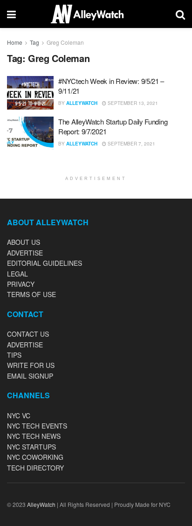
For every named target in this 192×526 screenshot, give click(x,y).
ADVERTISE (25, 252)
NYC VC (18, 415)
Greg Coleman (65, 42)
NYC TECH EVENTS (37, 425)
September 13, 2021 (132, 103)
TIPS (14, 355)
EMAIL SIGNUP (30, 376)
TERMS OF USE (31, 294)
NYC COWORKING (35, 457)
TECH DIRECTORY (35, 467)
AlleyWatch (81, 103)
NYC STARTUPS (31, 446)
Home (14, 42)
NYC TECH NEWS (34, 436)
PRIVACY (20, 284)
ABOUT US (23, 242)
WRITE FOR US (31, 365)
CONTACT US (28, 334)
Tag (34, 42)
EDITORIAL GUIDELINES (44, 263)
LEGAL (17, 273)
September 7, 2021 (130, 143)
